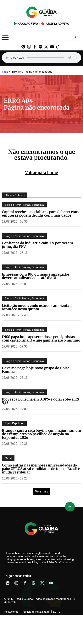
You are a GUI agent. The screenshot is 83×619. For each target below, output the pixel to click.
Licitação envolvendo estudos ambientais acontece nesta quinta (37, 307)
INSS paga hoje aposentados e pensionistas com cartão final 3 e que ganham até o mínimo (41, 338)
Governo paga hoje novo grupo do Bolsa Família (35, 370)
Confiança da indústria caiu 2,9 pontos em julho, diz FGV (37, 245)
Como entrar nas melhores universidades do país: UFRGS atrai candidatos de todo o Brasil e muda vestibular (41, 468)
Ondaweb (10, 601)
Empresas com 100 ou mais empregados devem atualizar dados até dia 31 (36, 276)
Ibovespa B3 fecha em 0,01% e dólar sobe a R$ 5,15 (40, 401)
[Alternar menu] (5, 37)
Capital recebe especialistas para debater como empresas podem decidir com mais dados (41, 214)
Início (5, 71)
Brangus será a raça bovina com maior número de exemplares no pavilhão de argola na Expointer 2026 (41, 434)
